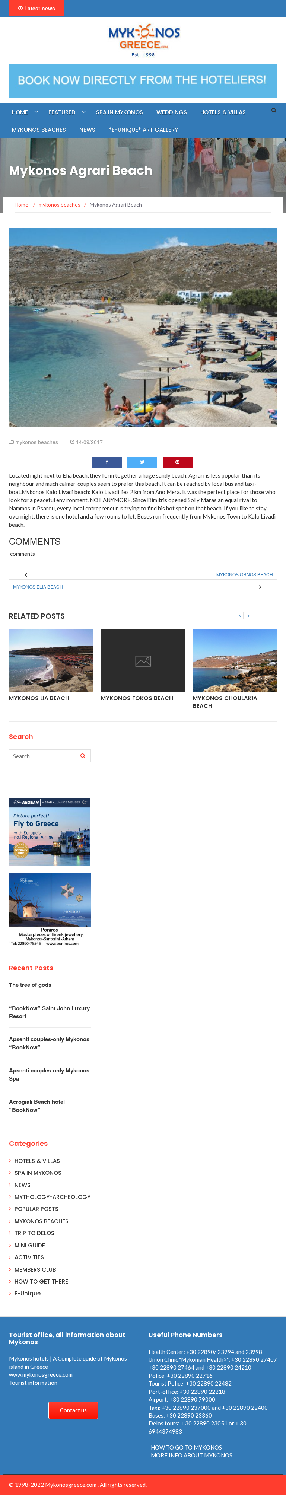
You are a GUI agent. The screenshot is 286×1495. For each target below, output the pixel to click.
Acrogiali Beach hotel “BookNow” (37, 1105)
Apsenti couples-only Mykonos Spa (49, 1074)
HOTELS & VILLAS (37, 1161)
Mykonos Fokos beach (137, 698)
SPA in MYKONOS (119, 112)
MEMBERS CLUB (35, 1270)
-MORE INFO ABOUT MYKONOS (190, 1455)
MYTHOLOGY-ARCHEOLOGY (52, 1197)
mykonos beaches (36, 442)
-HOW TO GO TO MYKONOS (185, 1447)
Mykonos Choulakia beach (225, 702)
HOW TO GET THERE (41, 1281)
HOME (20, 112)
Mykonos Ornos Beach (244, 574)
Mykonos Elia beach (38, 586)
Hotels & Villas (223, 112)
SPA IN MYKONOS (38, 1173)
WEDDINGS (171, 112)
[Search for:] (50, 755)
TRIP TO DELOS (34, 1233)
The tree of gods (30, 985)
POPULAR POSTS (36, 1209)
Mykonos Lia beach (39, 698)
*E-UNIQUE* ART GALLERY (143, 130)
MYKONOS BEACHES (39, 130)
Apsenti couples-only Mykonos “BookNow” (49, 1043)
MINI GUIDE (30, 1245)
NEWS (87, 130)
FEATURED (62, 112)
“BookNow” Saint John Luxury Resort (49, 1012)
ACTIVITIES (29, 1257)
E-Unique (28, 1293)
